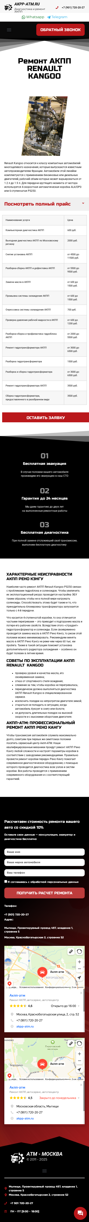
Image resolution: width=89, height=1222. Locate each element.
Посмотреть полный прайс (37, 204)
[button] (9, 29)
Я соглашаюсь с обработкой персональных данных (43, 881)
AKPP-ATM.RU (27, 4)
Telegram (59, 17)
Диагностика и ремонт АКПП (29, 10)
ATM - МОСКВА (45, 1154)
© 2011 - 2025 (37, 1159)
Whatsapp (34, 17)
